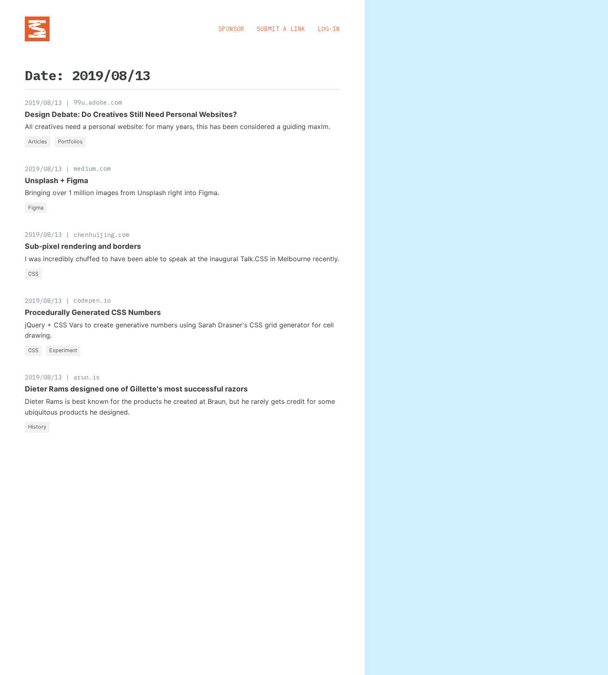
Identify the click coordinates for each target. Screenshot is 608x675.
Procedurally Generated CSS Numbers (93, 312)
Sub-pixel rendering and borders (83, 246)
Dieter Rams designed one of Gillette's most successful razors (136, 388)
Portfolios (70, 141)
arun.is (87, 377)
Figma (35, 208)
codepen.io (92, 300)
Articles (37, 141)
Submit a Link (281, 29)
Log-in (329, 29)
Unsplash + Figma (56, 180)
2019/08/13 (43, 103)
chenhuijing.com (101, 235)
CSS (33, 274)
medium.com (92, 168)
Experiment (63, 350)
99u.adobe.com (98, 102)
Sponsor (231, 29)
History (37, 427)
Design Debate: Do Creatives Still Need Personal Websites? (131, 114)
